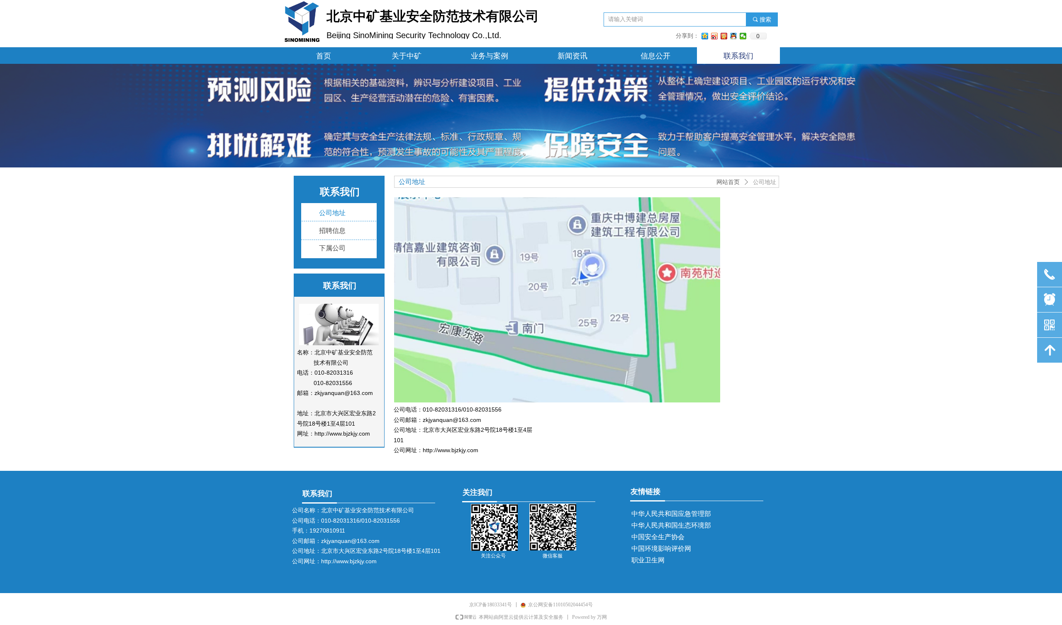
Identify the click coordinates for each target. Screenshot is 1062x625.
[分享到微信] (743, 36)
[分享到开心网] (724, 36)
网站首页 (728, 182)
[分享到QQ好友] (733, 36)
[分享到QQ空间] (705, 36)
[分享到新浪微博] (714, 36)
